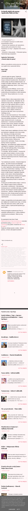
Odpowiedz (10, 281)
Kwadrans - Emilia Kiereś (10, 337)
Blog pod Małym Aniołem (14, 4)
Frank (3, 226)
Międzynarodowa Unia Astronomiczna (11, 221)
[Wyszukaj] (26, 3)
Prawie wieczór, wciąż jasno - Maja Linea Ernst (11, 467)
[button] (26, 12)
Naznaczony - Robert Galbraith (11, 391)
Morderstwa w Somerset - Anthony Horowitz (10, 428)
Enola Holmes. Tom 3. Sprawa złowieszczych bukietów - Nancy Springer (12, 317)
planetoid (14, 223)
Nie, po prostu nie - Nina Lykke (11, 409)
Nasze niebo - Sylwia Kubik (10, 373)
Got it (18, 509)
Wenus (23, 224)
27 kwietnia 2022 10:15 (18, 271)
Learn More (12, 509)
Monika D (9, 271)
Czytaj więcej (22, 332)
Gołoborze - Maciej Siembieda (11, 355)
